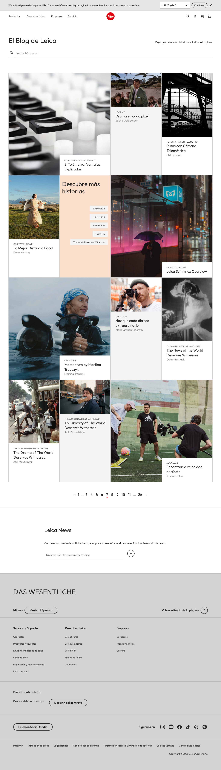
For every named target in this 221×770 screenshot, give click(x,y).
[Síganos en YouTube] (171, 727)
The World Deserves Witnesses (89, 242)
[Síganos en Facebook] (179, 727)
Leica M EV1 (99, 208)
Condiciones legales (189, 745)
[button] (204, 610)
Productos (14, 16)
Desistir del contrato (68, 703)
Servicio (72, 16)
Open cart (210, 16)
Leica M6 (100, 233)
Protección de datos (38, 745)
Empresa (56, 16)
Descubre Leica (35, 16)
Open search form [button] (188, 16)
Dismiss (211, 5)
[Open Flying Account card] (195, 16)
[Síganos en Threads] (196, 727)
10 (123, 495)
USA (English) (169, 5)
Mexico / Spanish (41, 610)
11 (130, 495)
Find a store (202, 16)
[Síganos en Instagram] (163, 727)
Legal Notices (61, 745)
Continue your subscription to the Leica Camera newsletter (131, 553)
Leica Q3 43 (99, 216)
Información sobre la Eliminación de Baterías (128, 745)
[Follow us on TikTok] (188, 727)
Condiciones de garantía (86, 745)
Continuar (199, 5)
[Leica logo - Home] (110, 16)
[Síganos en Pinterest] (205, 727)
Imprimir (18, 745)
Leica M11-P (99, 225)
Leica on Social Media (33, 727)
